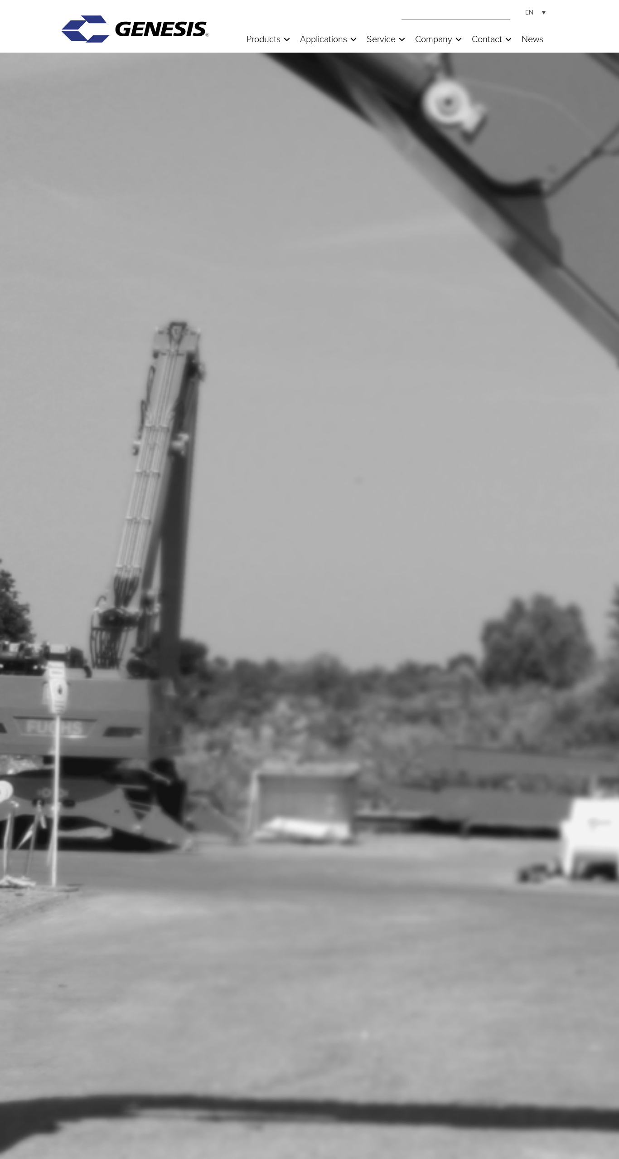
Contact (487, 39)
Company (433, 39)
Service (381, 39)
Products (263, 39)
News (532, 39)
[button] (286, 40)
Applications (323, 39)
